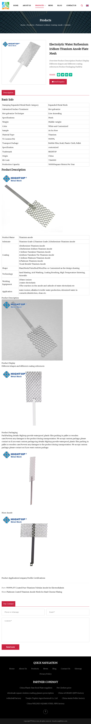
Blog (59, 5)
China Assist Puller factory (73, 698)
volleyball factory (13, 698)
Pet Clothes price (64, 688)
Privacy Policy (45, 674)
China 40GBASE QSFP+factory (71, 693)
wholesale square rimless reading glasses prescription (30, 693)
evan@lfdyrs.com (61, 721)
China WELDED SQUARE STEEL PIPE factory (45, 703)
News (50, 5)
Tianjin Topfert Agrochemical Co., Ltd (42, 698)
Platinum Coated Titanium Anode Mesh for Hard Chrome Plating (34, 592)
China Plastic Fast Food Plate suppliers (36, 688)
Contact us (71, 5)
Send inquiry (58, 82)
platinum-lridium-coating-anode (49, 25)
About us (27, 5)
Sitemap (78, 669)
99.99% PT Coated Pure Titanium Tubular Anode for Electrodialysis (35, 588)
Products (39, 5)
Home (15, 5)
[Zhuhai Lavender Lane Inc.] (5, 5)
